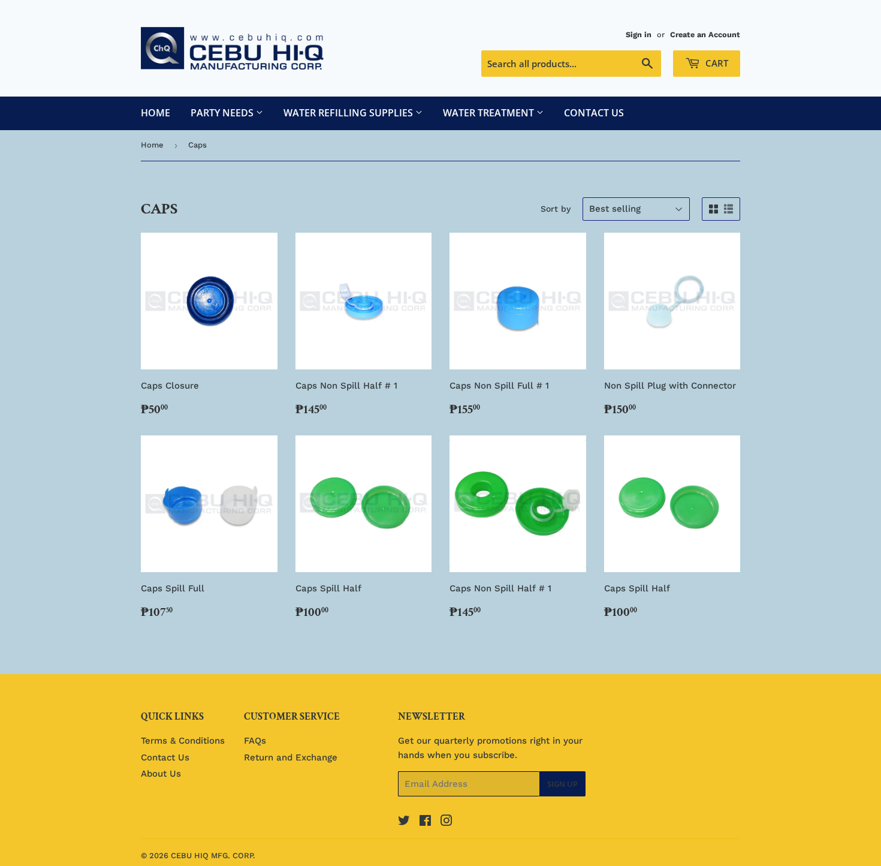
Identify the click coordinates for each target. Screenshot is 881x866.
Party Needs (223, 112)
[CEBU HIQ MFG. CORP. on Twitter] (404, 822)
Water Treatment (489, 112)
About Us (161, 773)
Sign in (638, 34)
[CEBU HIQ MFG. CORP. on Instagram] (446, 822)
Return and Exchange (290, 757)
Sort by (556, 209)
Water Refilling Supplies (349, 112)
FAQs (255, 740)
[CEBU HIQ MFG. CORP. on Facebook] (425, 822)
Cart (715, 63)
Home (155, 112)
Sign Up (562, 783)
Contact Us (594, 112)
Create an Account (705, 34)
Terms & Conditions (183, 740)
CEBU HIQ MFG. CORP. (213, 855)
